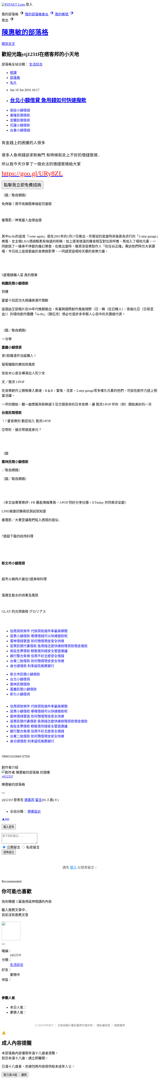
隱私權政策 (103, 1025)
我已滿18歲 (10, 1074)
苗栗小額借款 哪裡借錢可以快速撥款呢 (39, 636)
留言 (38, 800)
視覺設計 (34, 811)
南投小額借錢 (20, 110)
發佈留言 (8, 852)
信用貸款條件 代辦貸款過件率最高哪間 (39, 631)
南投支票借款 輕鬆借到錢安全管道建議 (39, 651)
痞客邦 (29, 800)
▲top (5, 819)
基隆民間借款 (20, 115)
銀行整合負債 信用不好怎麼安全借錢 (37, 656)
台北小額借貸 (20, 679)
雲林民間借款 (20, 684)
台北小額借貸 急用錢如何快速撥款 (48, 100)
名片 (13, 82)
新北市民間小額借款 (25, 674)
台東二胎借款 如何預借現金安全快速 (37, 661)
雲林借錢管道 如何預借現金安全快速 (37, 641)
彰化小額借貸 (20, 694)
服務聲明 (119, 1025)
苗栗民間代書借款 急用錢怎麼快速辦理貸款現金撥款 (49, 646)
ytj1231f (7, 776)
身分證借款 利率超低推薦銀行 (32, 666)
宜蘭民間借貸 (20, 120)
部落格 (15, 77)
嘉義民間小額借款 (23, 689)
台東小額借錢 (20, 130)
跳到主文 (8, 44)
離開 (24, 1074)
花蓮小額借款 (20, 125)
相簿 (13, 72)
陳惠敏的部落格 (25, 32)
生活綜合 (35, 64)
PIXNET (49, 1025)
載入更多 (8, 826)
